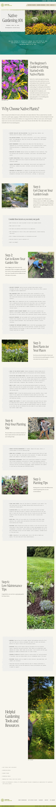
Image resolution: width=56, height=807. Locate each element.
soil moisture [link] (39, 325)
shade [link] (12, 290)
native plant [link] (32, 96)
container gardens (21, 325)
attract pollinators (28, 137)
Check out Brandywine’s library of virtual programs (15, 782)
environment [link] (8, 269)
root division (28, 173)
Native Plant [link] (33, 402)
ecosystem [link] (16, 117)
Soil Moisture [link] (13, 293)
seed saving (41, 173)
